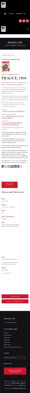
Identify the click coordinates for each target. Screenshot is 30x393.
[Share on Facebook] (3, 166)
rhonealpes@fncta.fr (11, 322)
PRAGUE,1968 (15, 296)
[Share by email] (20, 166)
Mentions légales (15, 383)
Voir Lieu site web (6, 273)
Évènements (14, 45)
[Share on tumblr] (17, 166)
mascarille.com (22, 385)
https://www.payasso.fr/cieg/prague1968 (14, 111)
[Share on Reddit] (9, 166)
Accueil (7, 45)
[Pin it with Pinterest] (11, 166)
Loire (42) (6, 342)
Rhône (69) (7, 344)
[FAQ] (27, 20)
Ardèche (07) (7, 335)
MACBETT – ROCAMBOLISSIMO (15, 301)
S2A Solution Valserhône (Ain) (18, 388)
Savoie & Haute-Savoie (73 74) (12, 347)
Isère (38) (6, 340)
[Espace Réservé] (20, 20)
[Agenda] (23, 20)
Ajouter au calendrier (10, 183)
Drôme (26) (7, 337)
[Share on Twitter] (6, 166)
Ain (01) (6, 332)
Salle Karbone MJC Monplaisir (9, 259)
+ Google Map (12, 264)
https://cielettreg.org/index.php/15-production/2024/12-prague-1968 (11, 225)
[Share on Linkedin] (14, 166)
